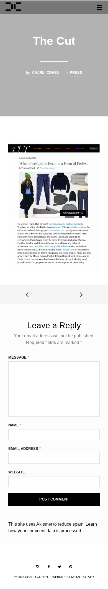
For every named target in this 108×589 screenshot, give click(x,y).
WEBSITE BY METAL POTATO (73, 576)
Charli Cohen (45, 73)
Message (18, 357)
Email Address (24, 449)
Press (76, 73)
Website (16, 472)
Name (14, 425)
